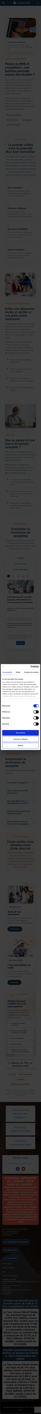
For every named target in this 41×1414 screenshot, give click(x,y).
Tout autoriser (20, 733)
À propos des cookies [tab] (31, 672)
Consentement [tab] (7, 672)
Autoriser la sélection (20, 739)
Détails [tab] (18, 672)
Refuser (20, 745)
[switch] (34, 711)
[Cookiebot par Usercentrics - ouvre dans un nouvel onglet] (30, 667)
